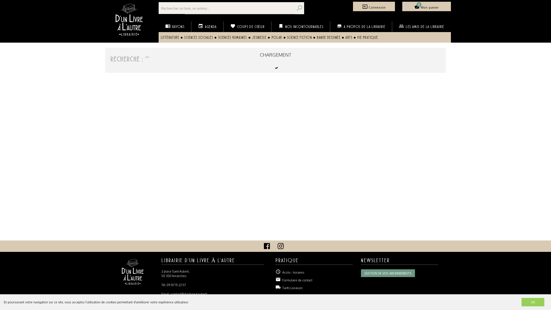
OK (533, 302)
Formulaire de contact (294, 280)
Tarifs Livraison (289, 288)
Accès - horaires (290, 272)
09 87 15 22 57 (176, 285)
